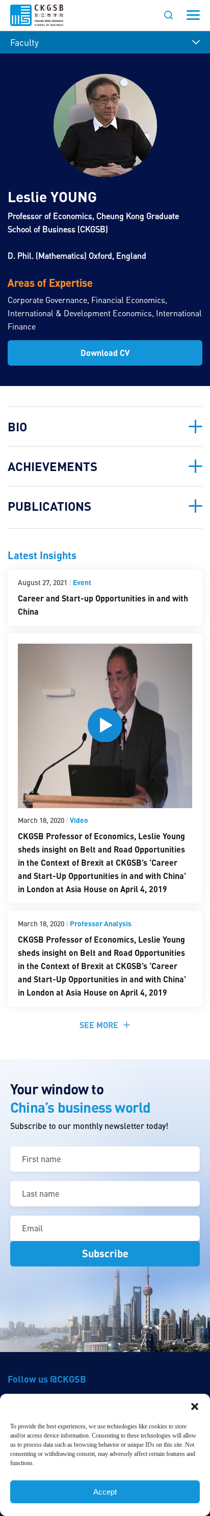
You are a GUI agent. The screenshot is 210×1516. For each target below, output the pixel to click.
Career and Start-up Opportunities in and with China (103, 605)
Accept (105, 1491)
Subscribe (105, 1253)
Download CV (105, 352)
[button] (195, 1406)
